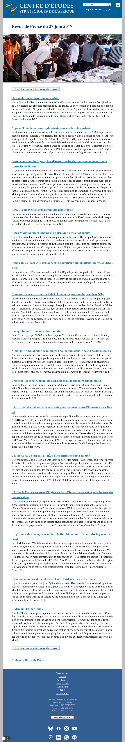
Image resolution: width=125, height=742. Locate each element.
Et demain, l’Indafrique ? (27, 608)
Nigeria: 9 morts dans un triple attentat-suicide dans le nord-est (51, 128)
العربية (108, 9)
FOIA (62, 690)
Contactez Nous (62, 673)
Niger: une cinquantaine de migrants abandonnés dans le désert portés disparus (61, 350)
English (89, 9)
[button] (6, 738)
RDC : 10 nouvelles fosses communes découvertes (42, 209)
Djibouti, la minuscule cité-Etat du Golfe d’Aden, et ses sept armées (53, 579)
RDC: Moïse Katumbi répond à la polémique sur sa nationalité (51, 232)
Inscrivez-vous (62, 717)
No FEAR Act (62, 693)
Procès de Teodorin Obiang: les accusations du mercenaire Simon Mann (56, 380)
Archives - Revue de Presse (28, 660)
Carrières (62, 676)
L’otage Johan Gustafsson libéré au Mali (37, 331)
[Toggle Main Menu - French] (118, 5)
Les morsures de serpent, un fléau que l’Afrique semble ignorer (51, 455)
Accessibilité (62, 687)
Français (99, 9)
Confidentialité (62, 683)
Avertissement (63, 680)
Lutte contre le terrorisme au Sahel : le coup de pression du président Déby (58, 294)
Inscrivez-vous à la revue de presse (36, 89)
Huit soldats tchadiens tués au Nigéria (35, 98)
